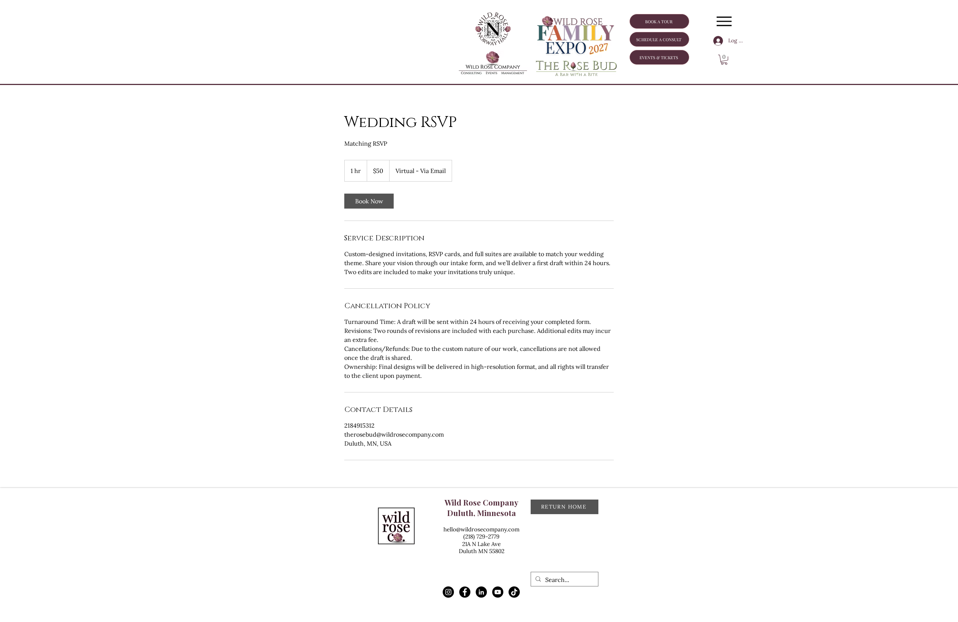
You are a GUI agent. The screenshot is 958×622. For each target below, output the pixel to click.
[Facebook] (464, 592)
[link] (369, 201)
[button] (724, 60)
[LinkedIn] (481, 592)
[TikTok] (514, 592)
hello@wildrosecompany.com (481, 529)
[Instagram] (448, 592)
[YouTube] (497, 592)
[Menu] (724, 21)
